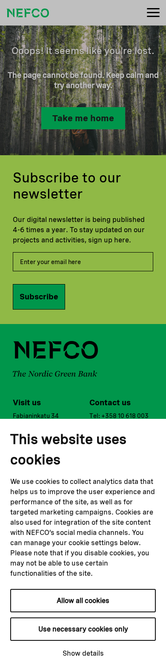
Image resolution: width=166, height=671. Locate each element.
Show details (83, 653)
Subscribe (39, 296)
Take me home (83, 118)
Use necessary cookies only (83, 629)
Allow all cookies (83, 601)
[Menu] (153, 13)
